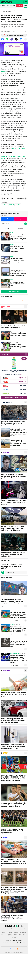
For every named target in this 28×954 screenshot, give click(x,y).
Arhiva (19, 945)
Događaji (4, 204)
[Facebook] (7, 219)
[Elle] (10, 935)
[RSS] (22, 301)
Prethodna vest (8, 198)
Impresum (14, 940)
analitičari (5, 208)
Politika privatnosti (11, 945)
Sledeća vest (20, 198)
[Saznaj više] (25, 306)
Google (18, 204)
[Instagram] (20, 219)
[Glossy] (25, 935)
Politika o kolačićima (20, 942)
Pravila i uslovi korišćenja (9, 942)
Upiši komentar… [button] (10, 572)
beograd (11, 204)
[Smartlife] (6, 2)
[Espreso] (14, 937)
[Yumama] (23, 932)
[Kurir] (11, 932)
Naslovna (3, 10)
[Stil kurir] (20, 935)
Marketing (8, 940)
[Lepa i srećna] (16, 932)
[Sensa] (15, 935)
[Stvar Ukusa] (4, 935)
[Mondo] (4, 932)
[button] (25, 31)
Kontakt (20, 940)
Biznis (8, 10)
